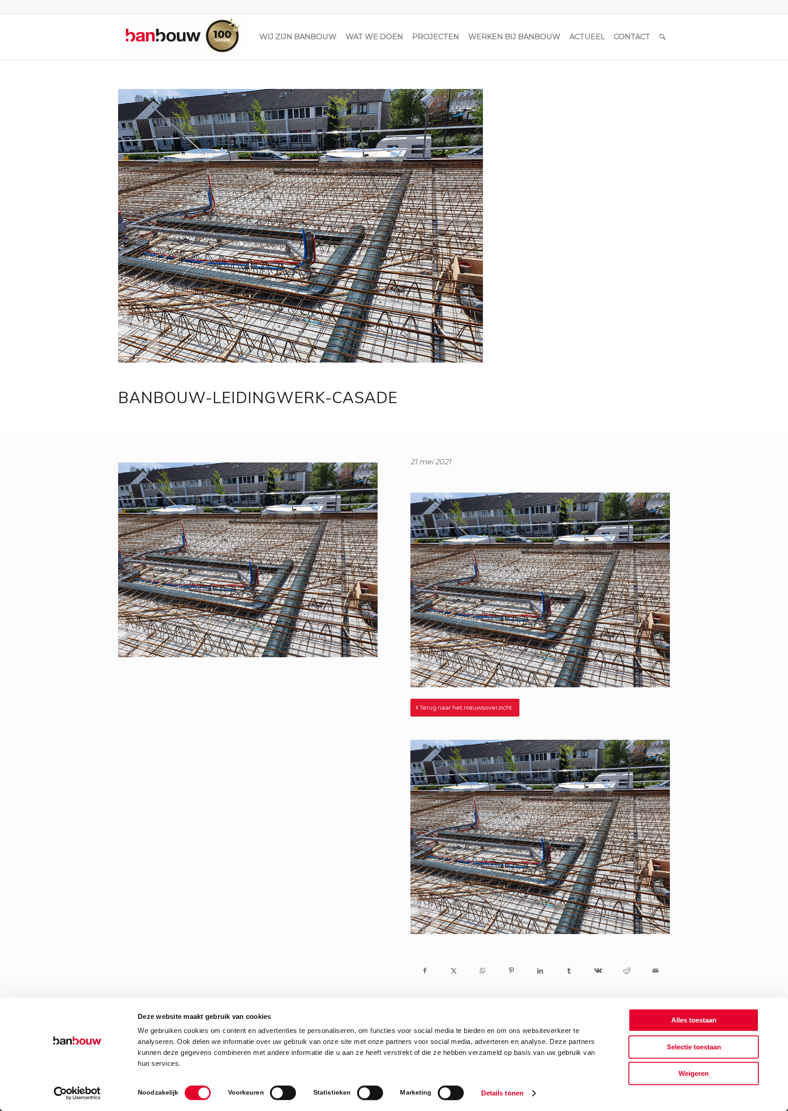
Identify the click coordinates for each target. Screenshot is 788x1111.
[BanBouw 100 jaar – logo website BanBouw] (181, 37)
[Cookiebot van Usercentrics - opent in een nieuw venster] (77, 1093)
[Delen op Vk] (597, 970)
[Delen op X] (453, 970)
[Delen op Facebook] (424, 970)
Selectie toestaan (694, 1047)
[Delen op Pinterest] (511, 970)
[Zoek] (662, 37)
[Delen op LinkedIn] (540, 970)
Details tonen (502, 1093)
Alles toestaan (693, 1020)
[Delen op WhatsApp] (482, 970)
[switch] (283, 1092)
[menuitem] (298, 37)
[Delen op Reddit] (626, 970)
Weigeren (694, 1073)
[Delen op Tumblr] (569, 970)
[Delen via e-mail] (655, 970)
